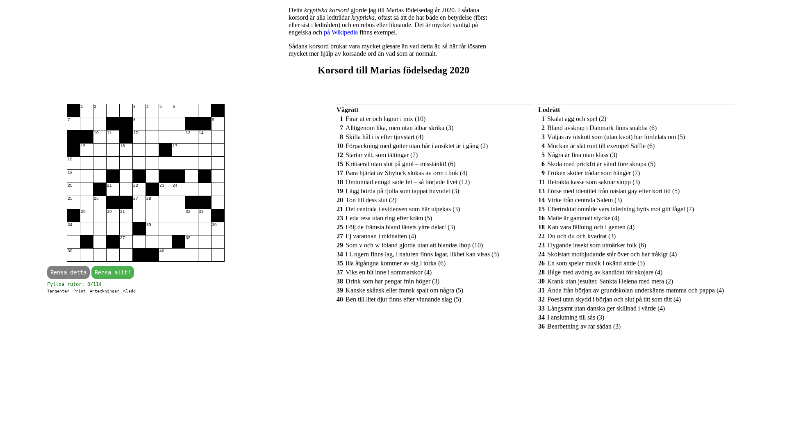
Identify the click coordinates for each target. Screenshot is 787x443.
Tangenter (58, 291)
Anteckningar (104, 291)
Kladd (129, 291)
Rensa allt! (113, 272)
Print (79, 291)
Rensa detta (68, 272)
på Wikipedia (341, 32)
